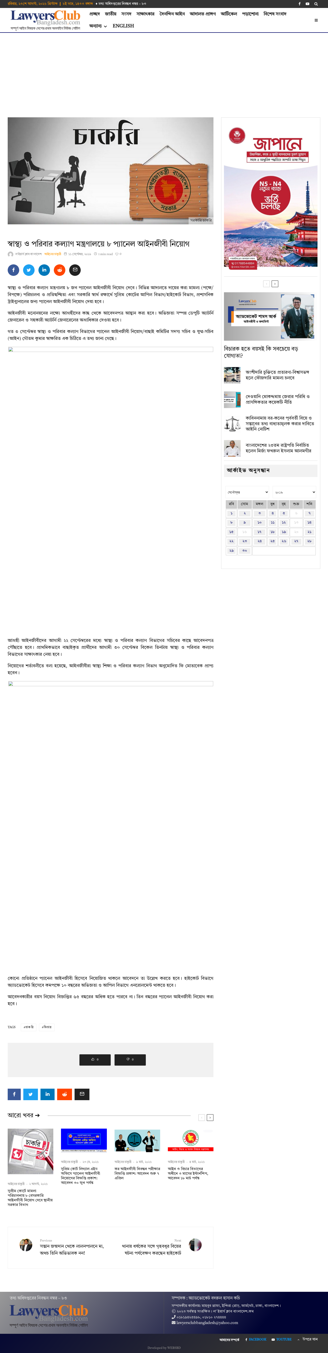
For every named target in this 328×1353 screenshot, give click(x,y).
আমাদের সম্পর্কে (229, 1340)
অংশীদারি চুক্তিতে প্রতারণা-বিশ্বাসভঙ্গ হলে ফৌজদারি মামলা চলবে (277, 375)
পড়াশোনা (250, 14)
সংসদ (126, 14)
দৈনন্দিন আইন (172, 14)
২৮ (309, 541)
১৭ (259, 532)
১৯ (284, 532)
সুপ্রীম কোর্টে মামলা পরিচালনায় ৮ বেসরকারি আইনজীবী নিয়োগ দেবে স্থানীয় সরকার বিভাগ (30, 1198)
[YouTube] (307, 4)
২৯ (231, 551)
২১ (309, 532)
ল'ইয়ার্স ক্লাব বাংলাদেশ (28, 254)
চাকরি (30, 1027)
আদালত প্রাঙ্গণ (203, 14)
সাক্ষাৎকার (146, 14)
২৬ (284, 541)
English (123, 26)
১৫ (231, 532)
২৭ (296, 541)
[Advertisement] (164, 71)
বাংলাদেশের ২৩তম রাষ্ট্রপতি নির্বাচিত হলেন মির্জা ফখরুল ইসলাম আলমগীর (278, 448)
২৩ (244, 541)
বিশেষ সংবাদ (275, 14)
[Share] (13, 270)
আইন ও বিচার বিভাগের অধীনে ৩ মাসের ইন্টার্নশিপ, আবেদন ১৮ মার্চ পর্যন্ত (188, 1173)
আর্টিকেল (229, 14)
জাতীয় (110, 14)
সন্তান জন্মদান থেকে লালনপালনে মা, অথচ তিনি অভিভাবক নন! (72, 1247)
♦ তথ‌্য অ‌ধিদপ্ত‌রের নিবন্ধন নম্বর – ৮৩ (121, 4)
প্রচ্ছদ (94, 14)
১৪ (309, 523)
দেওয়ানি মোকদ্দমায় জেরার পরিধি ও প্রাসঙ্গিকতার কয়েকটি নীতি (278, 399)
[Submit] (59, 270)
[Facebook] (299, 4)
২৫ (272, 541)
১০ (260, 523)
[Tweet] (29, 270)
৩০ (244, 551)
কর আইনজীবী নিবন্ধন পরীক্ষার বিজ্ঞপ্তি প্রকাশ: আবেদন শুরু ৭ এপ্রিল (137, 1173)
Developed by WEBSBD (164, 1348)
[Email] (75, 270)
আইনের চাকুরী (52, 254)
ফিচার (48, 1027)
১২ (284, 523)
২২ (231, 541)
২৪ (260, 541)
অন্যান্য (95, 26)
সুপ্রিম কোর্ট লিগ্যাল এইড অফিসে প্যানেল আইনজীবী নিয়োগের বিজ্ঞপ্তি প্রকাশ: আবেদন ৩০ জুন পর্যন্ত (80, 1176)
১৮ (273, 532)
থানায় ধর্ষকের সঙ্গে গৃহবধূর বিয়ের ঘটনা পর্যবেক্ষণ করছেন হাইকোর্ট (151, 1247)
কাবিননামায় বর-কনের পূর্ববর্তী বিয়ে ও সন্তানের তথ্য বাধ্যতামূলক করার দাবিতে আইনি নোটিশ (280, 424)
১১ (272, 523)
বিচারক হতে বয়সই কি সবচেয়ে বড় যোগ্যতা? (261, 352)
